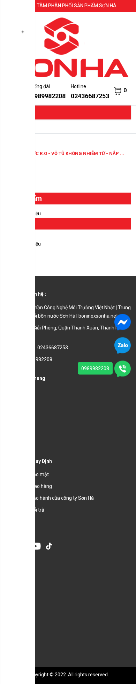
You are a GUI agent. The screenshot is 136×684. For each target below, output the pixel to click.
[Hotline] (122, 368)
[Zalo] (122, 345)
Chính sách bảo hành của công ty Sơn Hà (49, 498)
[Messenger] (122, 322)
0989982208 (95, 368)
